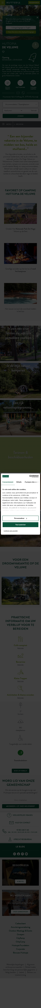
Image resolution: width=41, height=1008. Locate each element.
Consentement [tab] (7, 482)
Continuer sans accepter (11, 531)
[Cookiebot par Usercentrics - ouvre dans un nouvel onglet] (29, 476)
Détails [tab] (19, 482)
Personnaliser (19, 518)
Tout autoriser (20, 525)
